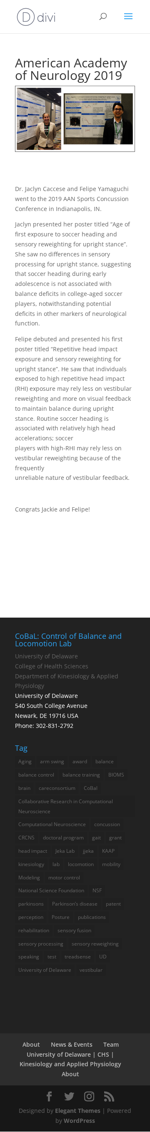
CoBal (91, 788)
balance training (81, 774)
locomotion (81, 864)
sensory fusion (74, 930)
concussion (107, 824)
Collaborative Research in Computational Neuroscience (65, 806)
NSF (97, 890)
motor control (64, 877)
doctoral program (63, 837)
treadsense (78, 956)
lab (56, 864)
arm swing (52, 761)
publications (92, 917)
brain (24, 788)
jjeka (88, 850)
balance (104, 761)
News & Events (71, 1044)
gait (96, 837)
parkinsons (31, 903)
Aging (25, 761)
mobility (111, 864)
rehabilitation (33, 930)
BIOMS (116, 774)
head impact (32, 850)
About (31, 1044)
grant (115, 837)
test (52, 956)
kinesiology (31, 864)
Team (111, 1044)
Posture (61, 917)
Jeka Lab (65, 850)
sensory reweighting (95, 943)
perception (30, 917)
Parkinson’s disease (75, 903)
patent (113, 903)
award (79, 761)
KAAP (108, 850)
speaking (28, 956)
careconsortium (57, 788)
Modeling (29, 877)
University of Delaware (46, 656)
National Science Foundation (51, 890)
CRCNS (26, 837)
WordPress (79, 1121)
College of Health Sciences (51, 666)
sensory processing (40, 943)
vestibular (91, 969)
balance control (36, 774)
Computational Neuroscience (52, 824)
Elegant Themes (77, 1111)
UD (103, 956)
